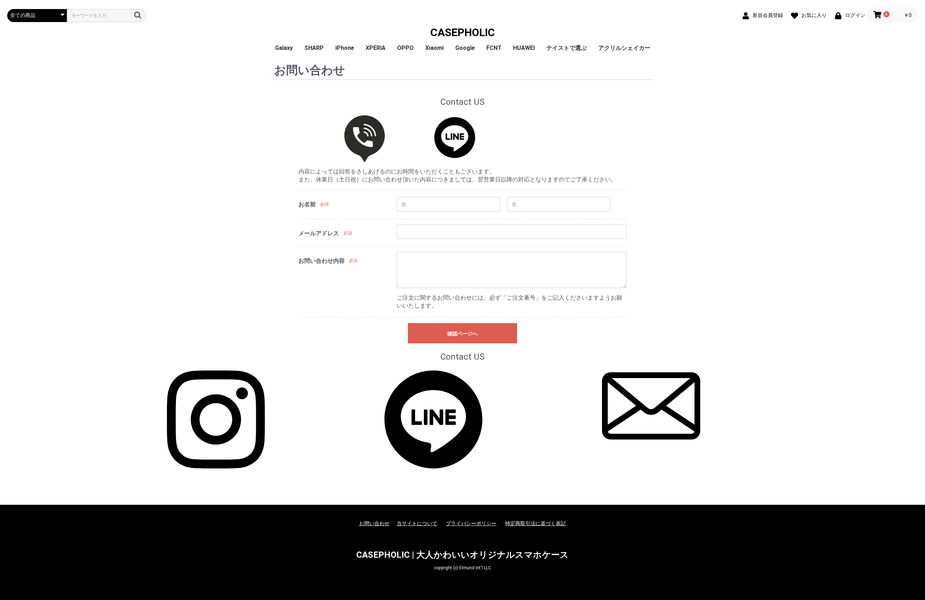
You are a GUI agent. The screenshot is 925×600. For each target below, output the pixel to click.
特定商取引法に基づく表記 (535, 523)
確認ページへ (462, 334)
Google (465, 47)
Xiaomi (434, 47)
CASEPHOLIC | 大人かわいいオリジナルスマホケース (462, 555)
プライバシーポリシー (471, 523)
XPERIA (376, 47)
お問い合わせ (374, 523)
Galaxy (284, 47)
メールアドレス (318, 233)
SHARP (314, 47)
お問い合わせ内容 (321, 260)
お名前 (307, 204)
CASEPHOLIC (462, 32)
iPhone (344, 47)
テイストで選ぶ (566, 47)
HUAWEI (524, 47)
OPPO (405, 47)
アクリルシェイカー (624, 47)
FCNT (494, 47)
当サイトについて (417, 523)
